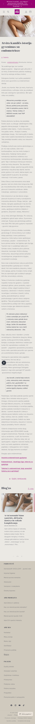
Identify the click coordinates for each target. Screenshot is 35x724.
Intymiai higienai (9, 573)
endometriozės (12, 62)
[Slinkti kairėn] (13, 556)
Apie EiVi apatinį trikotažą (13, 620)
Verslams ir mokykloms (12, 586)
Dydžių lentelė (9, 666)
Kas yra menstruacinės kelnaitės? (15, 607)
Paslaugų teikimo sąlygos (25, 718)
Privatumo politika (10, 650)
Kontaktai (7, 632)
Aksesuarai (7, 582)
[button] (4, 12)
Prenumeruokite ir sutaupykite (14, 697)
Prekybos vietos (9, 684)
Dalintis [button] (6, 57)
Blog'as (6, 654)
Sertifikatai (7, 645)
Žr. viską (31, 488)
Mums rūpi (7, 641)
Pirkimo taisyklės (9, 688)
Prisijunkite (7, 693)
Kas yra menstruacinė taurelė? (14, 611)
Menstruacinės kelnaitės (12, 577)
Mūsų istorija (8, 637)
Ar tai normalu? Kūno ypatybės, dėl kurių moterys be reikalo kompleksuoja (14, 519)
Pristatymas (8, 679)
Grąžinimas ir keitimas (11, 675)
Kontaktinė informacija (24, 721)
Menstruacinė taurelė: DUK (13, 616)
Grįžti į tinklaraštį (19, 479)
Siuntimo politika (11, 721)
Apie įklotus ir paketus (11, 603)
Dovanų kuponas (9, 590)
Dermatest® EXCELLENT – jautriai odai (17, 569)
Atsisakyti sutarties (10, 671)
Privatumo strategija (10, 718)
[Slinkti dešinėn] (22, 556)
